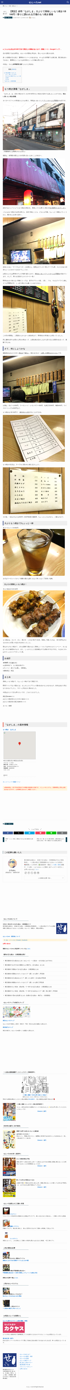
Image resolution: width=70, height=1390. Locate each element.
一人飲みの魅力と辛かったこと (12, 1308)
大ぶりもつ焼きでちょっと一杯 (13, 76)
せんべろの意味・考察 (26, 1356)
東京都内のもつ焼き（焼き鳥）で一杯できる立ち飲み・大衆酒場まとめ (28, 987)
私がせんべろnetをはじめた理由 (12, 1296)
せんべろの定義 (24, 1358)
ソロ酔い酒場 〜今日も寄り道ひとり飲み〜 (35, 1095)
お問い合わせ (6, 943)
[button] (8, 833)
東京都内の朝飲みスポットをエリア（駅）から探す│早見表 (24, 982)
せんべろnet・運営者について (11, 936)
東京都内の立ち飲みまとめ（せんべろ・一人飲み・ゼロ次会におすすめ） (29, 961)
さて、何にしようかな (10, 74)
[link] (26, 873)
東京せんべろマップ (8, 1020)
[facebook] (29, 873)
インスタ (12, 940)
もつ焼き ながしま (9, 729)
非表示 (14, 69)
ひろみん (12, 870)
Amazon (39, 1111)
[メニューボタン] (2, 2)
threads (18, 940)
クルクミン (13, 1214)
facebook (24, 940)
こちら (36, 869)
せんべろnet (35, 2)
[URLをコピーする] (62, 833)
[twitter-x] (32, 873)
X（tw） (6, 940)
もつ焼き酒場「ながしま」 (10, 72)
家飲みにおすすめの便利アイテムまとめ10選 (16, 1260)
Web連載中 (31, 1099)
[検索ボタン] (68, 2)
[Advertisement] (35, 32)
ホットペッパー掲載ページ (11, 782)
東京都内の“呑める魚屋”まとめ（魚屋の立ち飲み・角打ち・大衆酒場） (28, 995)
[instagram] (35, 873)
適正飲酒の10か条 (25, 1364)
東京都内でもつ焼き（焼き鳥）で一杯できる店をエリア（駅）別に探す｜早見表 (31, 991)
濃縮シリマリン (14, 1226)
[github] (38, 873)
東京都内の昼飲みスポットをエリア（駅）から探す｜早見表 (24, 974)
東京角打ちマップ (8, 1027)
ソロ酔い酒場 (56, 865)
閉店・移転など (8, 17)
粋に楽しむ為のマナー (26, 1362)
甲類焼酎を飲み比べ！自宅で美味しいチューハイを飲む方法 (20, 1273)
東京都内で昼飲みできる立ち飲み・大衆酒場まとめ (22, 969)
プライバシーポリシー (26, 1367)
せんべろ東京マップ (25, 1360)
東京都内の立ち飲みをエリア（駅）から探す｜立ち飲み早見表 (25, 978)
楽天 (45, 1111)
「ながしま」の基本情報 (10, 81)
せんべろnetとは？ (25, 1354)
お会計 (7, 77)
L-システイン (14, 1238)
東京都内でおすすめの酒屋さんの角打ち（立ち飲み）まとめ (24, 965)
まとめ (7, 79)
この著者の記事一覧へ (44, 878)
